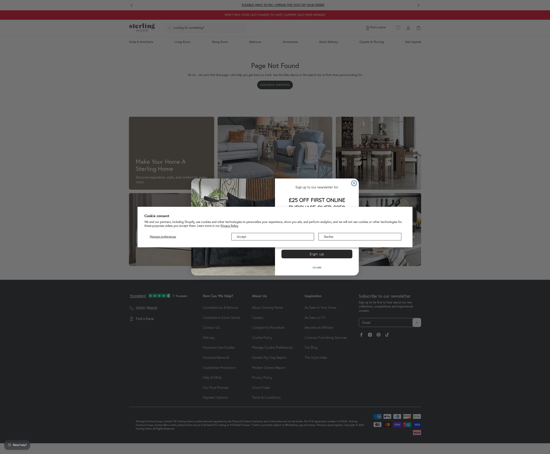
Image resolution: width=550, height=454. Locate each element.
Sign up (317, 254)
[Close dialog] (354, 183)
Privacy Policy (229, 225)
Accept (241, 237)
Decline (328, 237)
